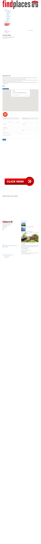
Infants (19, 120)
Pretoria (7, 15)
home (5, 9)
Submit (4, 139)
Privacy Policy (6, 256)
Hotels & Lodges (7, 10)
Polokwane (8, 19)
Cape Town (23, 226)
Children (10, 120)
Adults (3, 120)
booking (3, 246)
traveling (6, 245)
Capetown (8, 13)
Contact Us (6, 22)
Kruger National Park (24, 242)
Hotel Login (6, 25)
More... (7, 20)
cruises (10, 245)
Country (3, 126)
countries (6, 246)
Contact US (6, 257)
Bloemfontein (8, 16)
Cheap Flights (6, 21)
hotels (14, 245)
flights (3, 245)
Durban (7, 14)
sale (8, 245)
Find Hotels (32, 226)
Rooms (31, 120)
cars (12, 245)
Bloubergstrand (6, 31)
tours (16, 245)
